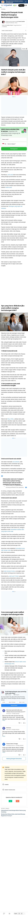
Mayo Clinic (11, 419)
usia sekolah (16, 461)
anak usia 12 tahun (14, 576)
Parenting (3, 9)
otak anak (10, 174)
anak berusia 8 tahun (9, 571)
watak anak (8, 187)
